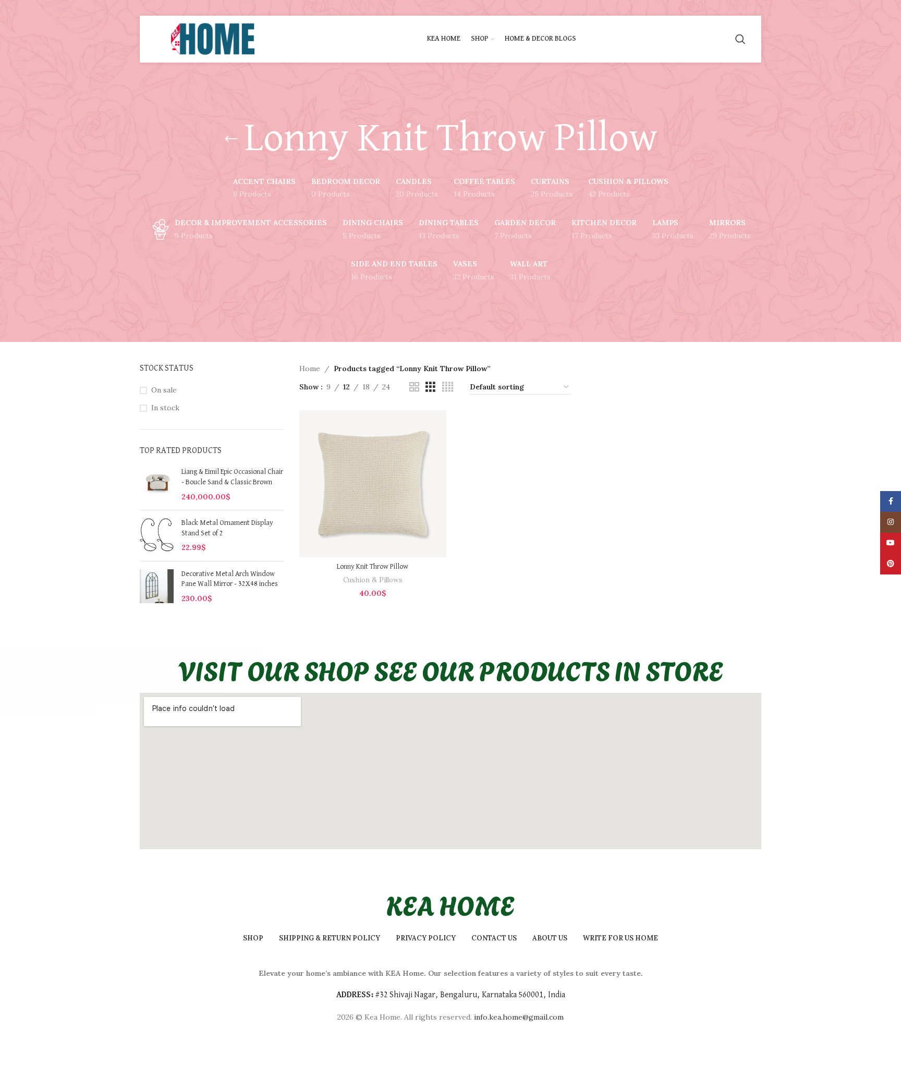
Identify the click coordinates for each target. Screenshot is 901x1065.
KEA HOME (450, 904)
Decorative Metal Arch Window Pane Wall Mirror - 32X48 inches (229, 579)
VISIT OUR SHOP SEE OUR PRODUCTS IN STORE (450, 669)
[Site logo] (211, 38)
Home (309, 368)
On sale (164, 390)
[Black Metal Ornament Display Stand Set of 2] (157, 535)
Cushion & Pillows (373, 580)
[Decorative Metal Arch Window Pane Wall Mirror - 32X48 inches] (157, 586)
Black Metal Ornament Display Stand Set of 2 (227, 528)
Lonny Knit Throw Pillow (372, 566)
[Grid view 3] (430, 387)
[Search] (740, 39)
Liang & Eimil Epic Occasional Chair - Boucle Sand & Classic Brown (232, 477)
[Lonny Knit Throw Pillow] (372, 483)
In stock (165, 407)
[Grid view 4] (447, 387)
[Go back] (231, 139)
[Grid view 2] (414, 387)
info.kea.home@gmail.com (519, 1017)
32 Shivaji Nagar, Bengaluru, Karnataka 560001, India (472, 995)
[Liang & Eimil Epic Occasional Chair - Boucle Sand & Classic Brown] (157, 484)
